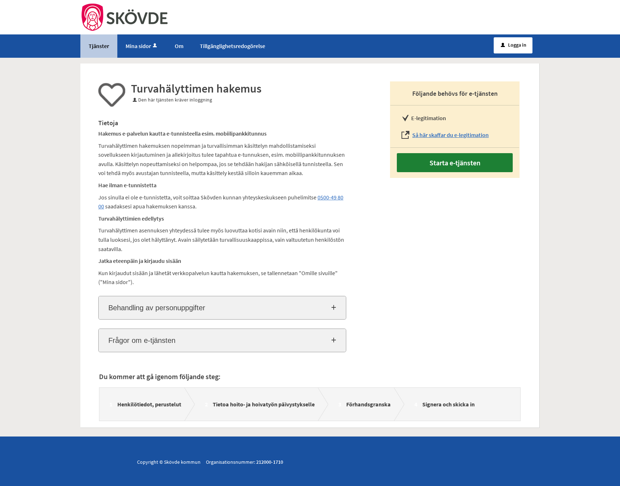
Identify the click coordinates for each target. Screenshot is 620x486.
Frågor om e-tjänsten (141, 340)
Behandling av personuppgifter (156, 308)
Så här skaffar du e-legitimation (450, 134)
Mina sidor (138, 45)
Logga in (513, 45)
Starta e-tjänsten (454, 162)
